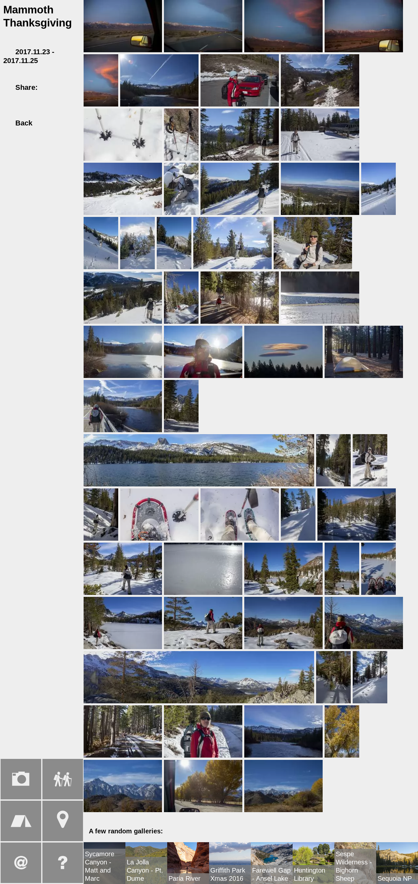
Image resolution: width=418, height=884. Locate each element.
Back (22, 123)
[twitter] (60, 87)
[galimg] (123, 25)
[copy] (8, 96)
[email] (72, 87)
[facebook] (48, 87)
